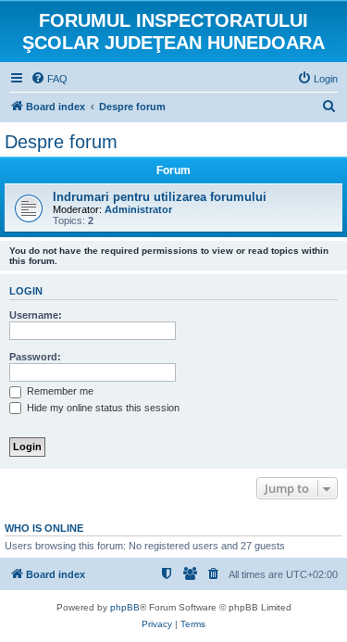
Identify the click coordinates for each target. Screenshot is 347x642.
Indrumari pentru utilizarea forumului (159, 197)
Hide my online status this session (102, 407)
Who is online (44, 528)
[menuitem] (49, 79)
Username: (35, 315)
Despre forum (61, 142)
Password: (35, 356)
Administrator (138, 209)
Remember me (58, 391)
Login (26, 290)
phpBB (125, 607)
